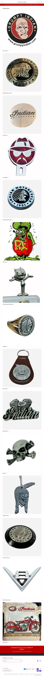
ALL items (5, 50)
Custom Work (6, 557)
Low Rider (5, 177)
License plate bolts (7, 219)
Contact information (38, 675)
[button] (2, 2)
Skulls (4, 473)
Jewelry (4, 346)
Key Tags (5, 388)
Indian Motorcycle (7, 93)
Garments (5, 642)
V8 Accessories (6, 600)
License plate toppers (8, 304)
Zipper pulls (5, 515)
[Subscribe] (21, 661)
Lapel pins (5, 431)
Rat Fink (5, 262)
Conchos (5, 135)
